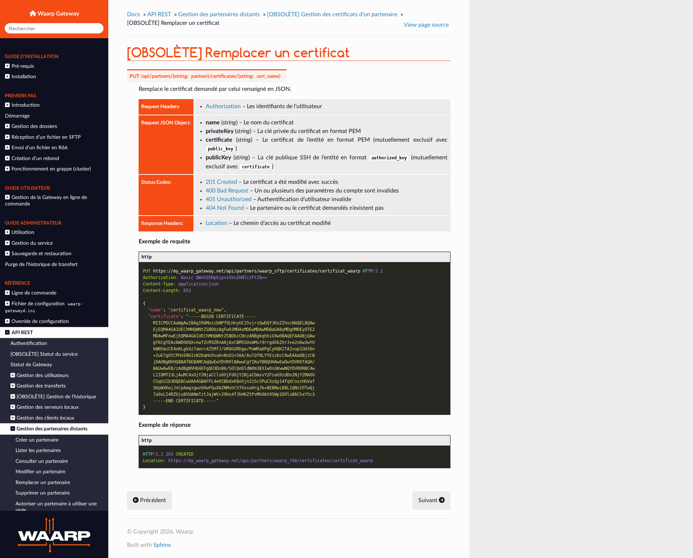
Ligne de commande (34, 293)
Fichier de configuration (44, 307)
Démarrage (17, 116)
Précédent (152, 500)
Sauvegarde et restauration (41, 253)
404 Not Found (225, 208)
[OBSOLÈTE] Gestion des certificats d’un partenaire (332, 14)
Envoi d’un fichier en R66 (39, 147)
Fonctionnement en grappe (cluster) (51, 169)
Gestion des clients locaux (45, 418)
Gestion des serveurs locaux (48, 407)
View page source (426, 25)
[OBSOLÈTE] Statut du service (44, 354)
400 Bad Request (227, 191)
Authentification (28, 343)
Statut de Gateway (31, 364)
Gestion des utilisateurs (43, 375)
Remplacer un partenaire (43, 482)
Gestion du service (32, 243)
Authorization (223, 106)
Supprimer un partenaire (43, 493)
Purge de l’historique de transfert (41, 264)
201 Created (221, 182)
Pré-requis (23, 66)
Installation (24, 76)
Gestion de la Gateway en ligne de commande (46, 201)
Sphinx (162, 545)
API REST (22, 332)
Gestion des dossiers (34, 126)
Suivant (428, 500)
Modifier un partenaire (40, 471)
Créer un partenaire (37, 440)
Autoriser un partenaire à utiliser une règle (56, 507)
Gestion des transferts (41, 386)
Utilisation (23, 232)
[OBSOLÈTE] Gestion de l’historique (56, 396)
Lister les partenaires (38, 450)
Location (216, 223)
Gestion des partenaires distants (52, 428)
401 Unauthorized (229, 199)
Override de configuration (40, 321)
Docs (133, 14)
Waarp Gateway (57, 14)
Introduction (26, 105)
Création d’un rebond (35, 158)
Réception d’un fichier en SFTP (46, 137)
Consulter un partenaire (42, 461)
